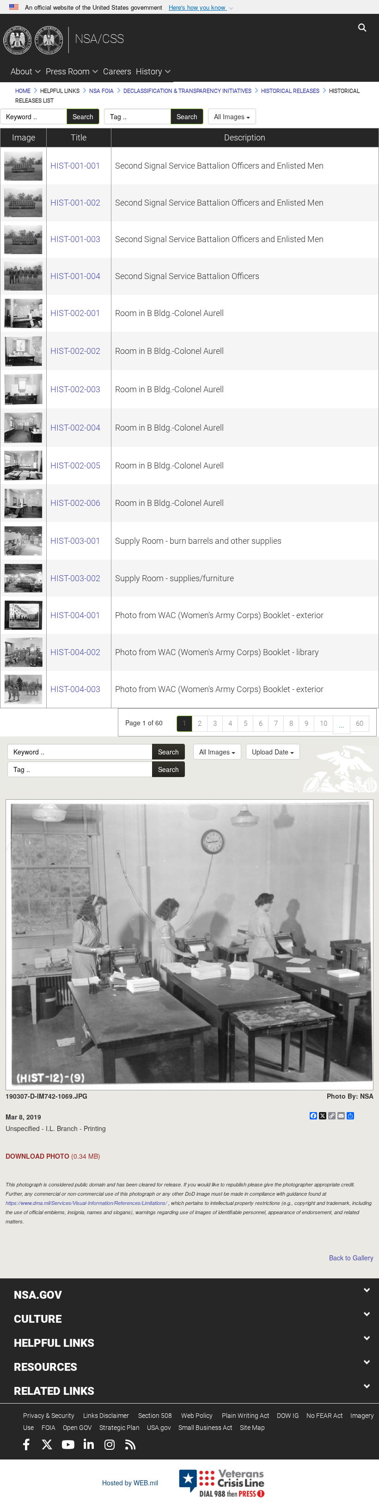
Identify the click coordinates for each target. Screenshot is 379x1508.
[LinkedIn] (88, 1446)
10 (323, 723)
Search (83, 116)
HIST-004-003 (75, 689)
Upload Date (271, 751)
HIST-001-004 (75, 276)
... (341, 725)
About (21, 71)
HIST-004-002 (75, 652)
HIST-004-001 (75, 615)
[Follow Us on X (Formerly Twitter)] (47, 1446)
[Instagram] (109, 1446)
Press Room (68, 71)
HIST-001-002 (75, 202)
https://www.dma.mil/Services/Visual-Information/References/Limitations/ (86, 1202)
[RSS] (130, 1446)
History (149, 71)
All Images (230, 116)
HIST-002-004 (75, 427)
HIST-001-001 (75, 165)
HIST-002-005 (75, 465)
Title (78, 137)
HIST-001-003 (75, 239)
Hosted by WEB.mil (130, 1482)
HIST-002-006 (75, 503)
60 (359, 723)
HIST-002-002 (75, 351)
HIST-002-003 (75, 389)
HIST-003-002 (75, 578)
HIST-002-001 (75, 313)
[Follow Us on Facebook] (26, 1446)
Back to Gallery (351, 1257)
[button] (202, 7)
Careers (117, 71)
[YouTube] (68, 1446)
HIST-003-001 (75, 541)
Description (244, 137)
